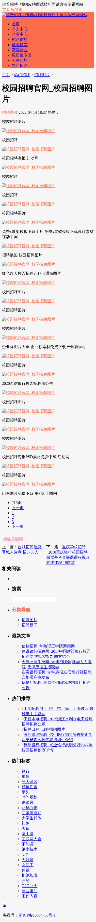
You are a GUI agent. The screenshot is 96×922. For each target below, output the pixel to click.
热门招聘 (20, 65)
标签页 (17, 9)
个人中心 (20, 29)
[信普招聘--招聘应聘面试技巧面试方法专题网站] (44, 15)
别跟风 (27, 802)
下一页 (18, 526)
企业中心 (20, 34)
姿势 (26, 880)
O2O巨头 (29, 886)
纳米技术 (29, 849)
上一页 (18, 508)
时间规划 (29, 797)
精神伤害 (29, 787)
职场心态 (29, 808)
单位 (26, 776)
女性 (26, 854)
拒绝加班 (29, 875)
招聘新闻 (29, 625)
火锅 (26, 828)
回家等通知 (31, 813)
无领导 (27, 860)
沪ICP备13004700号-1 (37, 915)
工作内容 (29, 896)
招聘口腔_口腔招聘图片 (44, 729)
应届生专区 (22, 55)
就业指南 (20, 45)
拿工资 (27, 834)
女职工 (27, 865)
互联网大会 (31, 839)
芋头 (26, 792)
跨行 (26, 771)
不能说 (27, 844)
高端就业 (20, 50)
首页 (6, 9)
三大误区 (29, 782)
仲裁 (26, 870)
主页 (6, 75)
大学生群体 (31, 818)
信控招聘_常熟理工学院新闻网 (48, 646)
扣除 (26, 823)
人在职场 (20, 60)
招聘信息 (20, 39)
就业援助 (29, 891)
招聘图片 (42, 75)
